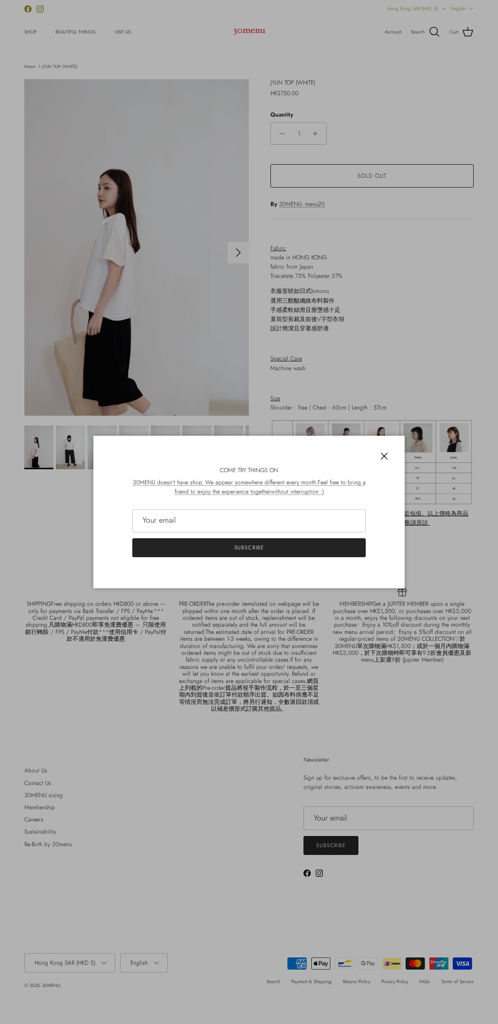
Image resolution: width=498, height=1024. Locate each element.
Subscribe (249, 547)
